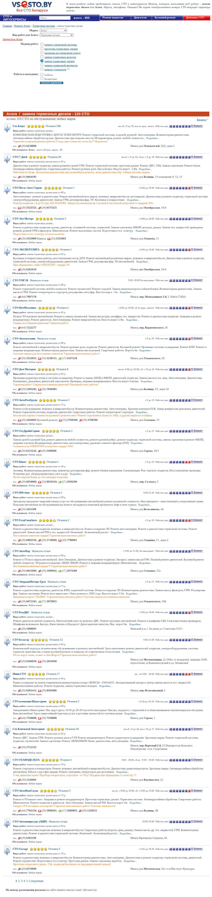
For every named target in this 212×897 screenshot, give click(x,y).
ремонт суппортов (55, 69)
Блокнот (201, 119)
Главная (7, 25)
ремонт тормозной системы (61, 44)
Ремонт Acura (22, 25)
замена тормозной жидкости (61, 65)
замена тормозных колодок (60, 57)
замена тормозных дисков (60, 61)
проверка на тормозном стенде (63, 52)
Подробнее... (152, 138)
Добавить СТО (195, 17)
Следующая (36, 881)
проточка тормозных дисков (61, 48)
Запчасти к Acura (13, 39)
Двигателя (140, 17)
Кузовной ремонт (165, 17)
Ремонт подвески (112, 17)
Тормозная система (44, 25)
